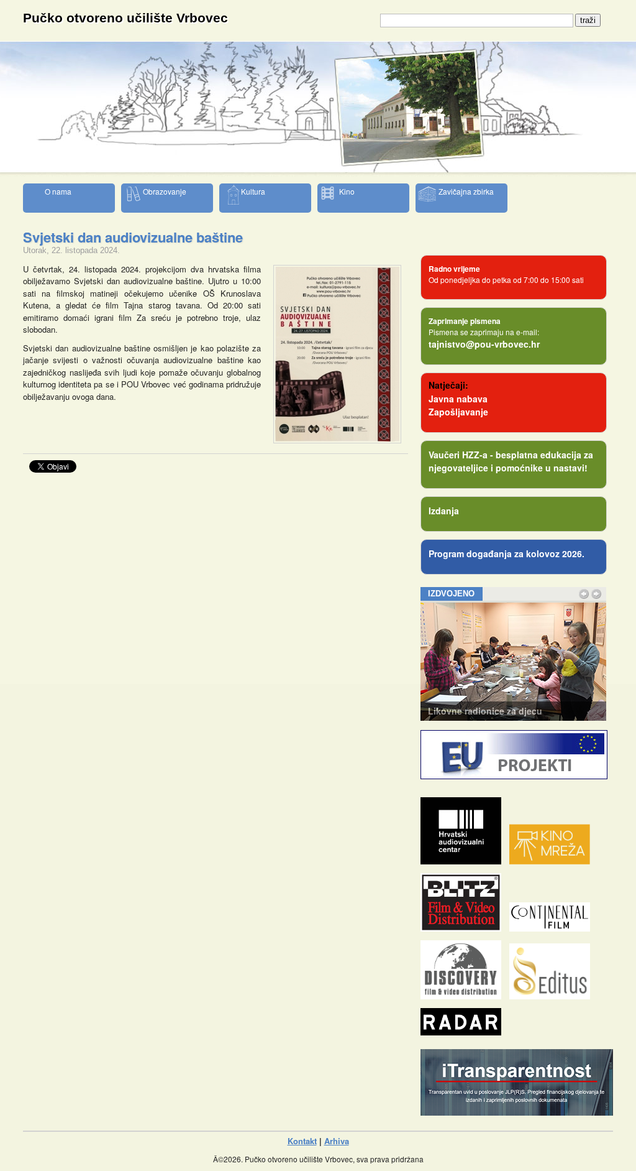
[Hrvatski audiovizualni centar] (463, 861)
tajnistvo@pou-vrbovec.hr (484, 344)
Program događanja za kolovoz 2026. (506, 553)
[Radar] (463, 1032)
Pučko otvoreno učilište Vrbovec (125, 18)
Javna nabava (458, 398)
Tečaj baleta (453, 711)
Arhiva (336, 1141)
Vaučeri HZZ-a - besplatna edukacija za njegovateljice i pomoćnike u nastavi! (511, 461)
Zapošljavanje (458, 411)
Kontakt (302, 1141)
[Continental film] (552, 928)
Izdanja (444, 510)
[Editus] (552, 996)
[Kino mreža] (552, 861)
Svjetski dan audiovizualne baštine (133, 237)
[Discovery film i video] (463, 996)
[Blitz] (463, 928)
